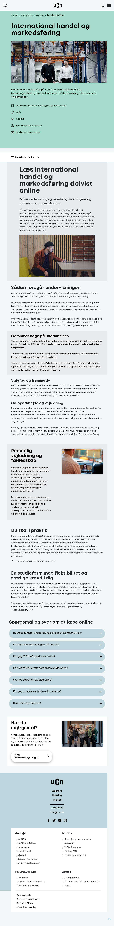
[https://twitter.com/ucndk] (54, 820)
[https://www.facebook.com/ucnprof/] (49, 820)
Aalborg (57, 791)
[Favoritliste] (103, 5)
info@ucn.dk (57, 812)
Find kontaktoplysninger (26, 756)
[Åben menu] (109, 5)
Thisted (57, 800)
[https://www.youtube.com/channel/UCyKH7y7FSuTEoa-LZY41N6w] (60, 820)
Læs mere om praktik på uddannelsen (35, 561)
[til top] (109, 919)
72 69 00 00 (57, 808)
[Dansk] (58, 5)
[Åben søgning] (6, 5)
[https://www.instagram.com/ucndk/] (65, 820)
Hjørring (57, 795)
